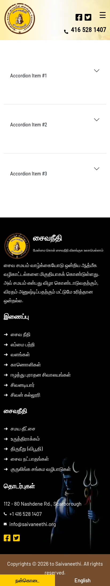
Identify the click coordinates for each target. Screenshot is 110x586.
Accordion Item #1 (28, 76)
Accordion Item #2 (28, 125)
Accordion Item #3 (28, 174)
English (82, 580)
